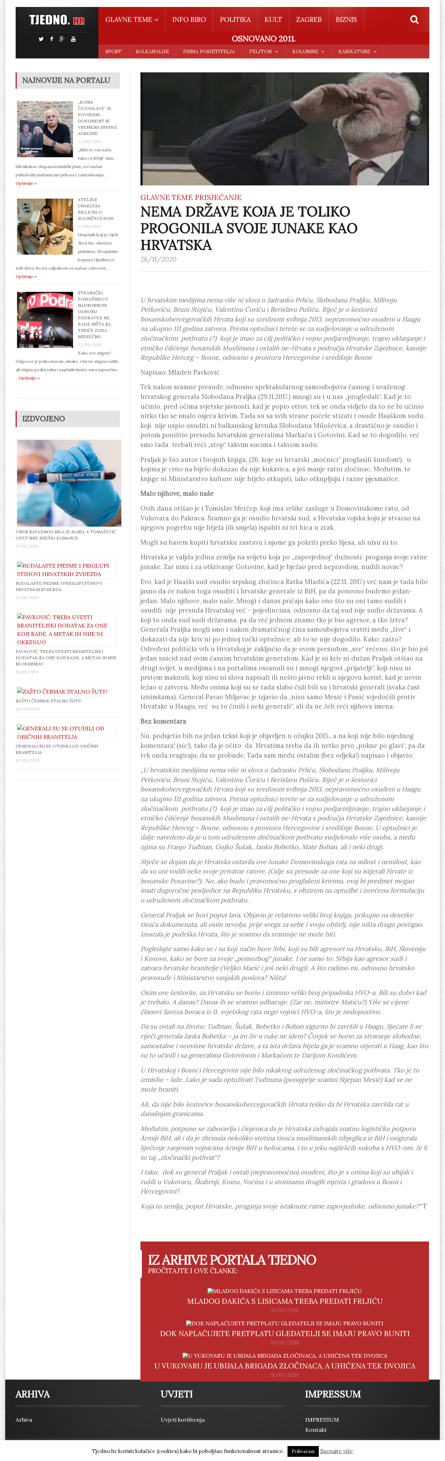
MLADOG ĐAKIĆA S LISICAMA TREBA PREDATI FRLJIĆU (285, 1301)
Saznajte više (336, 1451)
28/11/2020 (158, 259)
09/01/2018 (284, 1343)
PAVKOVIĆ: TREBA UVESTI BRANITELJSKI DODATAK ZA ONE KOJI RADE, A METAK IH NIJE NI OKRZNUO (66, 657)
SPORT (113, 51)
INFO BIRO (189, 19)
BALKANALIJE (152, 51)
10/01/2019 (285, 1310)
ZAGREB (309, 19)
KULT (273, 19)
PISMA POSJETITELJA (209, 51)
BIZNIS (346, 19)
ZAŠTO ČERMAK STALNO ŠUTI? (49, 700)
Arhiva (24, 1419)
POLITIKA (235, 19)
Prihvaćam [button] (303, 1451)
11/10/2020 (285, 1375)
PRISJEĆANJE (218, 197)
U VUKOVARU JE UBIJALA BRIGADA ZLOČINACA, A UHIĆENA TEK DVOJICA (284, 1366)
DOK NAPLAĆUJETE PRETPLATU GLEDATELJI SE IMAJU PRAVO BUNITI (285, 1333)
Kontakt (316, 1429)
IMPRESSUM (322, 1419)
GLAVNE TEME (166, 197)
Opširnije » (26, 183)
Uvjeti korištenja (183, 1419)
